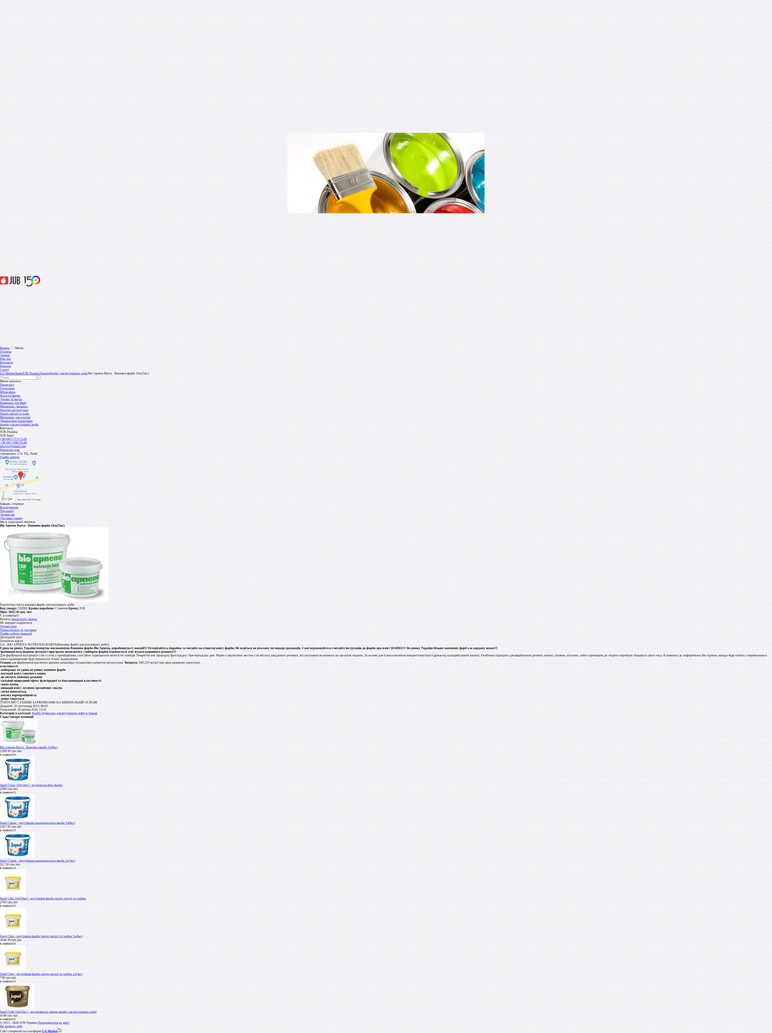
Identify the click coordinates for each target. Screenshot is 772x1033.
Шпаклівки (7, 392)
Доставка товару (11, 518)
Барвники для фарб (13, 403)
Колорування (9, 507)
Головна (5, 351)
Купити (5, 619)
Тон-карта (7, 511)
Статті (4, 369)
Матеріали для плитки (15, 417)
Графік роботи (10, 457)
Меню (19, 348)
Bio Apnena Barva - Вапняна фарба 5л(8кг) (29, 747)
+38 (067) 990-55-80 (13, 442)
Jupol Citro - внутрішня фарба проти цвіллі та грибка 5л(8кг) (41, 936)
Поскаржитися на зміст (54, 1022)
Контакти (6, 362)
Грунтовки (7, 388)
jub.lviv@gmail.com (13, 446)
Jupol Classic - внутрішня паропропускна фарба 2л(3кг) (37, 860)
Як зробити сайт (11, 1026)
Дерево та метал (11, 399)
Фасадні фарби (10, 395)
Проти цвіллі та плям (14, 413)
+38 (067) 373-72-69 (13, 439)
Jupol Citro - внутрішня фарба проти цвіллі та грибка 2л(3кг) (41, 974)
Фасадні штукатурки (14, 410)
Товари (5, 355)
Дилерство (7, 514)
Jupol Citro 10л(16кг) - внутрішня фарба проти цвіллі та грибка (43, 898)
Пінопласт (7, 384)
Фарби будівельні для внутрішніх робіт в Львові (65, 713)
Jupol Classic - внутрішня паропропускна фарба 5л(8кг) (37, 823)
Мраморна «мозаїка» (14, 406)
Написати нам (10, 450)
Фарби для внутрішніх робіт (19, 424)
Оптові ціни (8, 626)
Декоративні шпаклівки (16, 421)
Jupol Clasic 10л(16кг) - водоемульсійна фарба (31, 785)
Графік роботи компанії (16, 633)
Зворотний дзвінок (24, 619)
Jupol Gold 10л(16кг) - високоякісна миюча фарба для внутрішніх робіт (48, 1012)
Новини (5, 366)
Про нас (5, 359)
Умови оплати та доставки (18, 630)
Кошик (5, 348)
